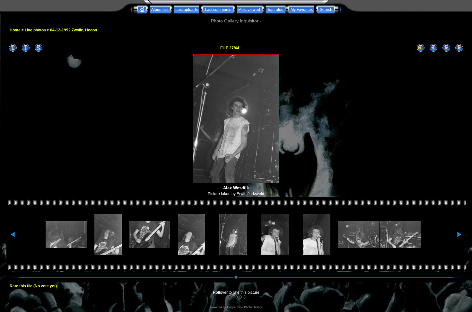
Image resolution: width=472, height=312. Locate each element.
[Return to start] (420, 48)
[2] (232, 297)
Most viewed (249, 9)
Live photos (35, 30)
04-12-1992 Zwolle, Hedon (73, 30)
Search (326, 9)
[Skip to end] (459, 48)
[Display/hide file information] (25, 48)
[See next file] (446, 48)
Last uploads (186, 9)
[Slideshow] (38, 48)
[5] (244, 297)
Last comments (218, 9)
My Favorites (302, 9)
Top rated (275, 9)
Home (15, 30)
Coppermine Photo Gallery (244, 307)
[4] (240, 297)
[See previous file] (433, 48)
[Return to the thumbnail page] (12, 48)
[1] (228, 297)
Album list (159, 9)
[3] (236, 297)
